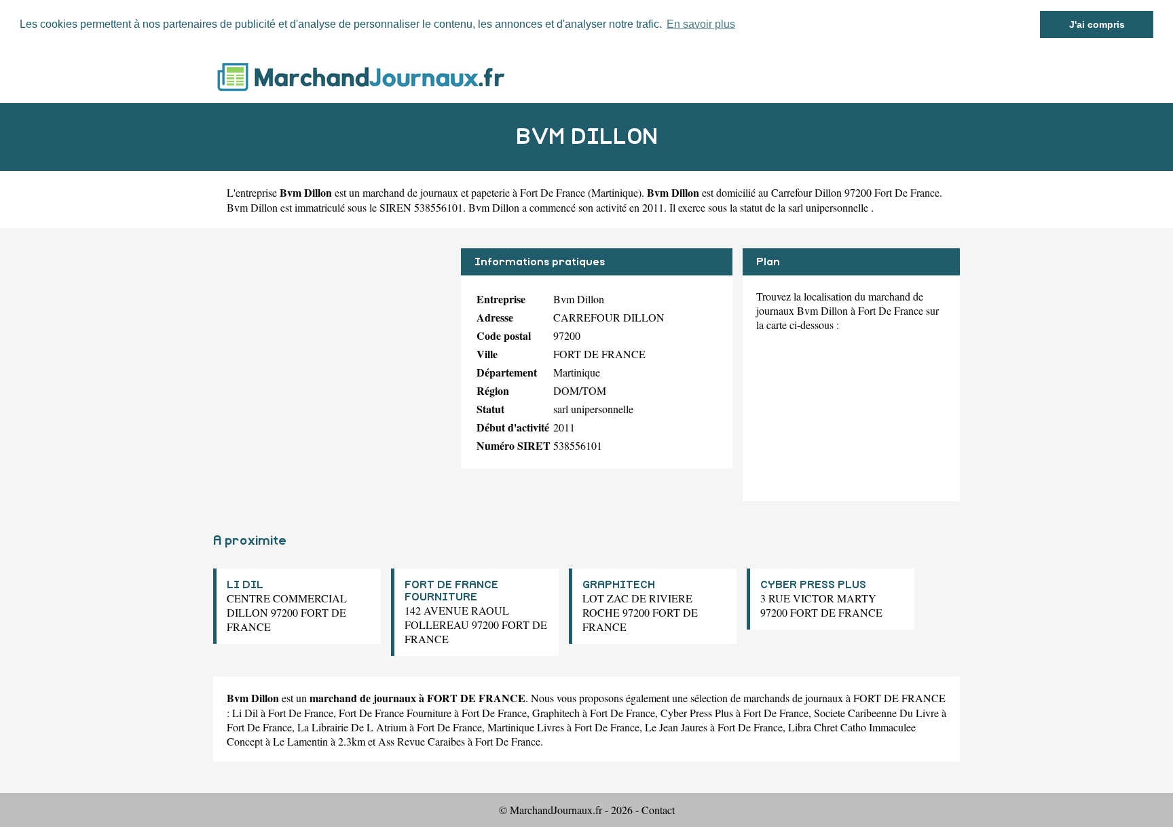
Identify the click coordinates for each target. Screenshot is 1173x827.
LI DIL (245, 584)
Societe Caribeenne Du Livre (876, 713)
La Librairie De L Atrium (352, 727)
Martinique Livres (525, 727)
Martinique (614, 192)
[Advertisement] (332, 343)
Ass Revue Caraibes (421, 741)
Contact (658, 810)
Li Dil (245, 713)
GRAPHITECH (618, 584)
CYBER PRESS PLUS (813, 584)
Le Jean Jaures (676, 727)
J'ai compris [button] (1097, 24)
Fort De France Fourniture (395, 713)
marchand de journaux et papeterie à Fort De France (473, 192)
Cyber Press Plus (696, 713)
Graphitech (556, 713)
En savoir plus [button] (701, 24)
